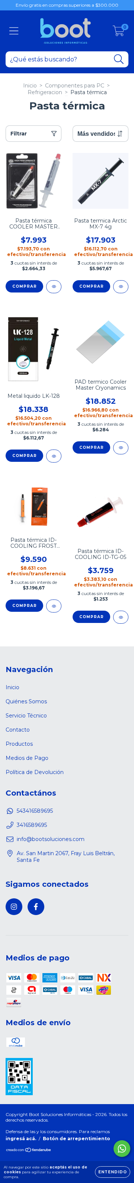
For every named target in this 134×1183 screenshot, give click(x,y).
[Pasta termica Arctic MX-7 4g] (120, 286)
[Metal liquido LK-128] (53, 456)
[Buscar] (119, 59)
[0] (118, 32)
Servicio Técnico (26, 715)
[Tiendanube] (29, 1151)
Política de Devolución (35, 772)
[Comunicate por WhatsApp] (122, 1148)
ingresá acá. (21, 1138)
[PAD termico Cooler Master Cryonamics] (120, 447)
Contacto (18, 729)
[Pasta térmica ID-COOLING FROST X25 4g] (53, 606)
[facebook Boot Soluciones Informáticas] (36, 906)
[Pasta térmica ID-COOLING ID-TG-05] (120, 617)
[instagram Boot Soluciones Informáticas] (14, 906)
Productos (19, 744)
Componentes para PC (74, 85)
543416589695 (35, 811)
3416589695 (32, 825)
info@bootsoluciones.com (50, 839)
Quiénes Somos (26, 701)
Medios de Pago (27, 758)
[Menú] (14, 31)
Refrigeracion (45, 92)
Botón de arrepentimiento (76, 1138)
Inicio (30, 85)
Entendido (112, 1172)
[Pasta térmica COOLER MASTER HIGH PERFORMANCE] (53, 286)
